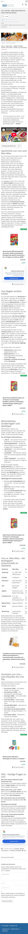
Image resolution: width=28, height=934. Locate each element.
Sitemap (4, 931)
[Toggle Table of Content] (18, 146)
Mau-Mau (4, 65)
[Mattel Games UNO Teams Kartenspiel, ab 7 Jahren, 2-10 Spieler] (14, 745)
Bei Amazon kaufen (18, 284)
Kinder (12, 96)
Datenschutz (15, 929)
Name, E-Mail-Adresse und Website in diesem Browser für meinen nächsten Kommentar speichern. (13, 895)
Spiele (16, 69)
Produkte (18, 850)
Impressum (5, 929)
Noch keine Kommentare (7, 857)
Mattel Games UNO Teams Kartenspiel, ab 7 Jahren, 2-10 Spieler (14, 757)
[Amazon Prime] (23, 262)
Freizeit (12, 850)
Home (2, 23)
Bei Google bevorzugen (14, 278)
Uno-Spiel (15, 800)
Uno (24, 850)
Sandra (17, 849)
